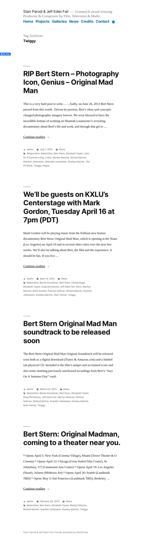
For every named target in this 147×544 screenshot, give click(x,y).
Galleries (59, 21)
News (74, 21)
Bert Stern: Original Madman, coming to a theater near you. (71, 438)
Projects (43, 21)
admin (30, 149)
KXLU (79, 286)
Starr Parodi (60, 295)
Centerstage (78, 282)
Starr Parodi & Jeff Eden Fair (46, 11)
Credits (87, 21)
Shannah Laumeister (55, 161)
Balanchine (47, 153)
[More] (113, 22)
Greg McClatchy (50, 286)
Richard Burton (78, 157)
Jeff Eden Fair (67, 286)
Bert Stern (59, 153)
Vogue (46, 165)
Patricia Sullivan (56, 291)
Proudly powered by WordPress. (71, 532)
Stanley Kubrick (76, 161)
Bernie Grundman (49, 282)
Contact (102, 21)
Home (28, 21)
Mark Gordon (40, 291)
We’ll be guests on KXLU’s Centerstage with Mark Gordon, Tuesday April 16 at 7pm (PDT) (68, 207)
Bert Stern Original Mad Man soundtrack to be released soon (70, 332)
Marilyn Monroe (61, 157)
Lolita (48, 157)
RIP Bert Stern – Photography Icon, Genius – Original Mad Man (71, 82)
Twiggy (37, 165)
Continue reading (36, 137)
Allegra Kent (33, 153)
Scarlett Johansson (33, 161)
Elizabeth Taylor (74, 153)
